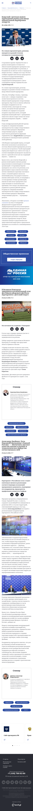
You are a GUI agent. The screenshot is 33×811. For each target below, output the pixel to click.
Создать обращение (16, 259)
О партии (5, 759)
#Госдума (11, 235)
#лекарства (23, 239)
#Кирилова (23, 431)
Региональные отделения (7, 762)
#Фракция (23, 243)
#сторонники (10, 239)
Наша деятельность (13, 8)
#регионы (9, 427)
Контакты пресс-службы (7, 766)
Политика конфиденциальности (16, 794)
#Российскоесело (22, 702)
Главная (4, 8)
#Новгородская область (16, 423)
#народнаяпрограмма (11, 710)
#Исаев (22, 235)
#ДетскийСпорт (22, 427)
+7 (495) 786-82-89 (16, 773)
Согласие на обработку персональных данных (16, 797)
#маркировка (11, 243)
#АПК (26, 710)
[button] (12, 745)
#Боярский (23, 231)
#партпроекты (16, 706)
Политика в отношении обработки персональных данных (16, 795)
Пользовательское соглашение (16, 793)
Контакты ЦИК (22, 762)
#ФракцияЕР (11, 231)
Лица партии (21, 759)
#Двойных (8, 702)
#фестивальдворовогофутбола (17, 434)
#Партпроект (11, 431)
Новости (22, 8)
